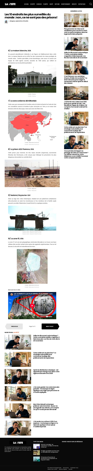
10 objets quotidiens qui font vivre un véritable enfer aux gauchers (50, 451)
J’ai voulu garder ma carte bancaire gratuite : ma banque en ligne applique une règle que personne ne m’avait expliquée (46, 389)
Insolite (74, 4)
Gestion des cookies (52, 469)
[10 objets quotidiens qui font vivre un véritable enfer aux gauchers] (36, 452)
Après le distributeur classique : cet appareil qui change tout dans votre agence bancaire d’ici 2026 (46, 371)
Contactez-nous (74, 467)
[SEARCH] (91, 4)
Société (32, 4)
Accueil (26, 4)
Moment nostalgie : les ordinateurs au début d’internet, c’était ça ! (49, 446)
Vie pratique (81, 4)
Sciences (39, 4)
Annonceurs (66, 467)
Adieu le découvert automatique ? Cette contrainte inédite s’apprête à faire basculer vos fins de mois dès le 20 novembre (46, 338)
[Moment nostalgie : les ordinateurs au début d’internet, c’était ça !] (36, 446)
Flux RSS (70, 469)
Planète (45, 4)
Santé (51, 4)
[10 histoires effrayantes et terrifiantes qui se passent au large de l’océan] (36, 459)
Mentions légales (63, 469)
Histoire (57, 4)
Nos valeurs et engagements (54, 467)
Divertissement (65, 4)
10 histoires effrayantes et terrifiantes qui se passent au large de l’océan (49, 458)
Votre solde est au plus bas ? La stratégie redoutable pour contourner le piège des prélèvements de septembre (44, 355)
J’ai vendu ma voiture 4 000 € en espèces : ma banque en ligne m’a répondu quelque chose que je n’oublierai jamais (45, 424)
